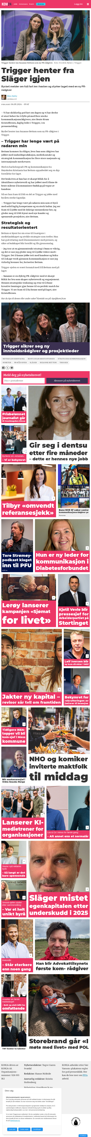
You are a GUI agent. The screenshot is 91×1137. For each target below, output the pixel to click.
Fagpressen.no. (15, 1120)
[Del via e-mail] (12, 368)
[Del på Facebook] (3, 368)
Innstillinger (83, 1135)
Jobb (15, 4)
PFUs (85, 1075)
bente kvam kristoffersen (41, 359)
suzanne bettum (48, 363)
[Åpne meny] (88, 4)
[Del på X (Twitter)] (7, 368)
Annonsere (23, 4)
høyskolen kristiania (14, 359)
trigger (64, 363)
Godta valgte (24, 1129)
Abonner (40, 4)
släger (33, 363)
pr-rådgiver (20, 363)
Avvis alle (12, 1129)
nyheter (7, 363)
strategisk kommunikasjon (72, 359)
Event (31, 4)
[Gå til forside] (7, 4)
